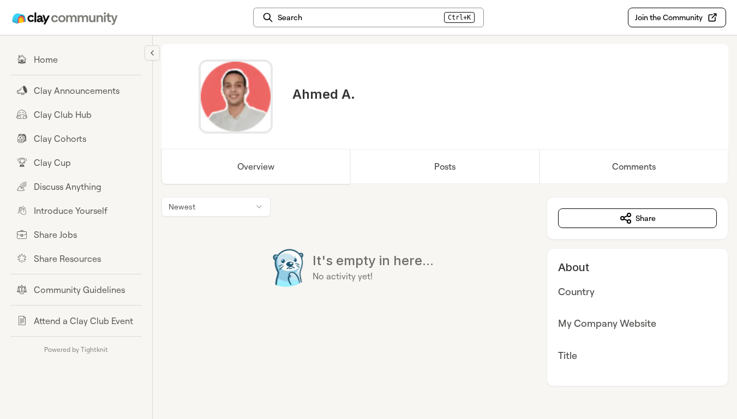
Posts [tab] (445, 166)
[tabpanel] (444, 291)
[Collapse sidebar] (152, 53)
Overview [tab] (255, 166)
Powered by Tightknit (76, 349)
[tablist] (444, 166)
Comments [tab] (634, 166)
